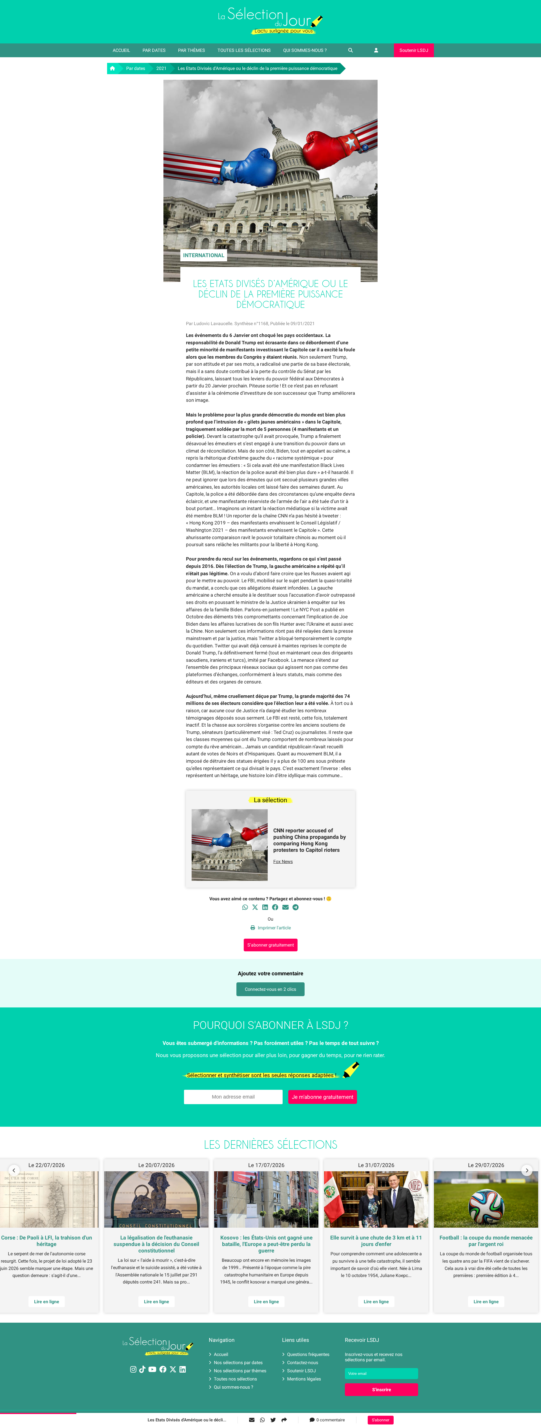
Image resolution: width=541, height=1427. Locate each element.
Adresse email (234, 711)
